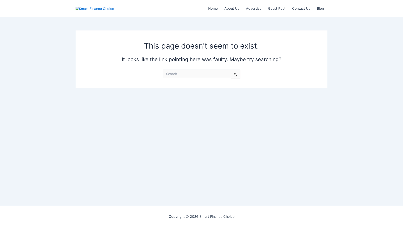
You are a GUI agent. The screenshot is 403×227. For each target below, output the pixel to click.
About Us (231, 8)
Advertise (253, 8)
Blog (320, 8)
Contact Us (301, 8)
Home (213, 8)
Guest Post (276, 8)
